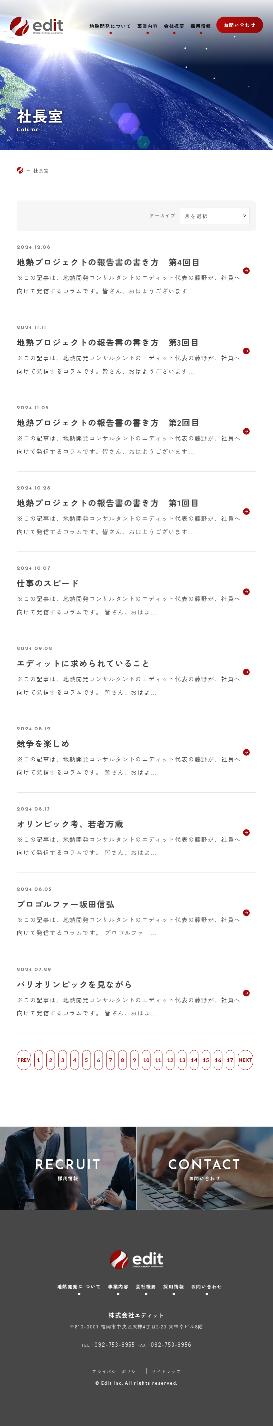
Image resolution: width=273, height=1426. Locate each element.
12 (170, 1060)
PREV (24, 1060)
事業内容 (147, 26)
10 (146, 1060)
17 (230, 1060)
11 (158, 1060)
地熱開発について (111, 26)
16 (218, 1060)
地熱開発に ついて (79, 1286)
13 (182, 1060)
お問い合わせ (240, 25)
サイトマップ (166, 1371)
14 (194, 1060)
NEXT (246, 1060)
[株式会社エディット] (20, 170)
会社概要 (174, 26)
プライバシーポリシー (116, 1371)
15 (206, 1060)
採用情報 (200, 26)
